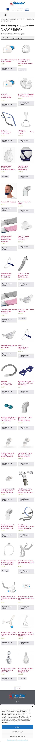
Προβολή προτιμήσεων (17, 736)
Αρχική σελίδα (5, 19)
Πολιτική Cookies (11, 740)
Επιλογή (22, 70)
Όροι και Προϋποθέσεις (22, 740)
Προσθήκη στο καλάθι (7, 68)
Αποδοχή (17, 727)
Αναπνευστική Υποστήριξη (18, 19)
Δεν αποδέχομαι (17, 732)
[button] (32, 706)
